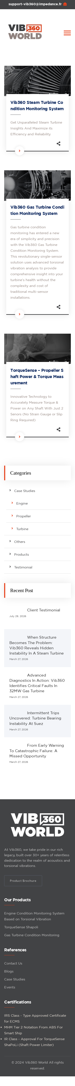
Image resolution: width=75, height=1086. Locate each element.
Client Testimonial (43, 610)
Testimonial (23, 567)
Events (9, 987)
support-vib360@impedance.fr (35, 4)
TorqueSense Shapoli (21, 927)
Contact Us (13, 963)
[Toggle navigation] (67, 33)
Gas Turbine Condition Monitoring (31, 935)
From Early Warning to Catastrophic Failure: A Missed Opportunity (36, 750)
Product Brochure (23, 880)
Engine (22, 503)
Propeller (23, 516)
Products (21, 554)
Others (19, 542)
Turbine (22, 529)
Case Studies (24, 491)
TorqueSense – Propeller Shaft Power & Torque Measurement (37, 376)
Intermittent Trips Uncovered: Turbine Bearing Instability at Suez (35, 718)
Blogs (9, 971)
